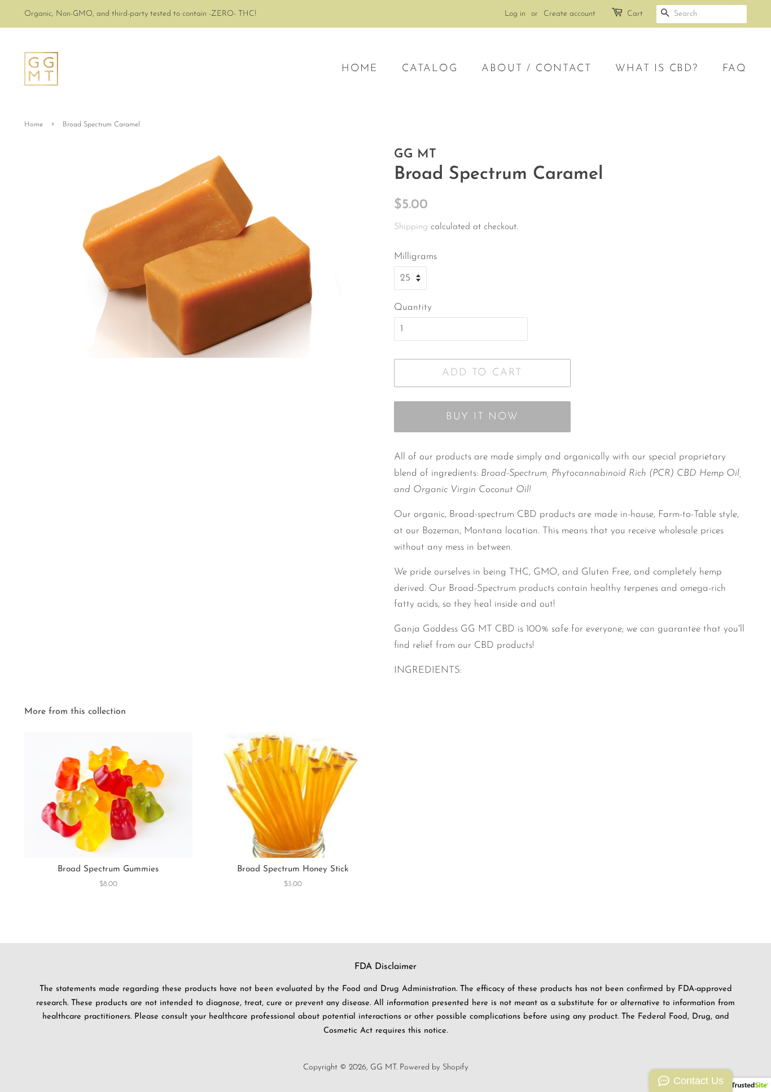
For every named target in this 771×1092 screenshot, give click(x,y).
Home (359, 68)
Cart (635, 14)
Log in (515, 14)
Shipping (411, 226)
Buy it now (482, 417)
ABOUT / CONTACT (536, 68)
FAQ (734, 68)
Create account (569, 14)
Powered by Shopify (434, 1067)
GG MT (383, 1067)
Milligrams (415, 256)
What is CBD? (656, 68)
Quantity (413, 307)
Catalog (430, 68)
